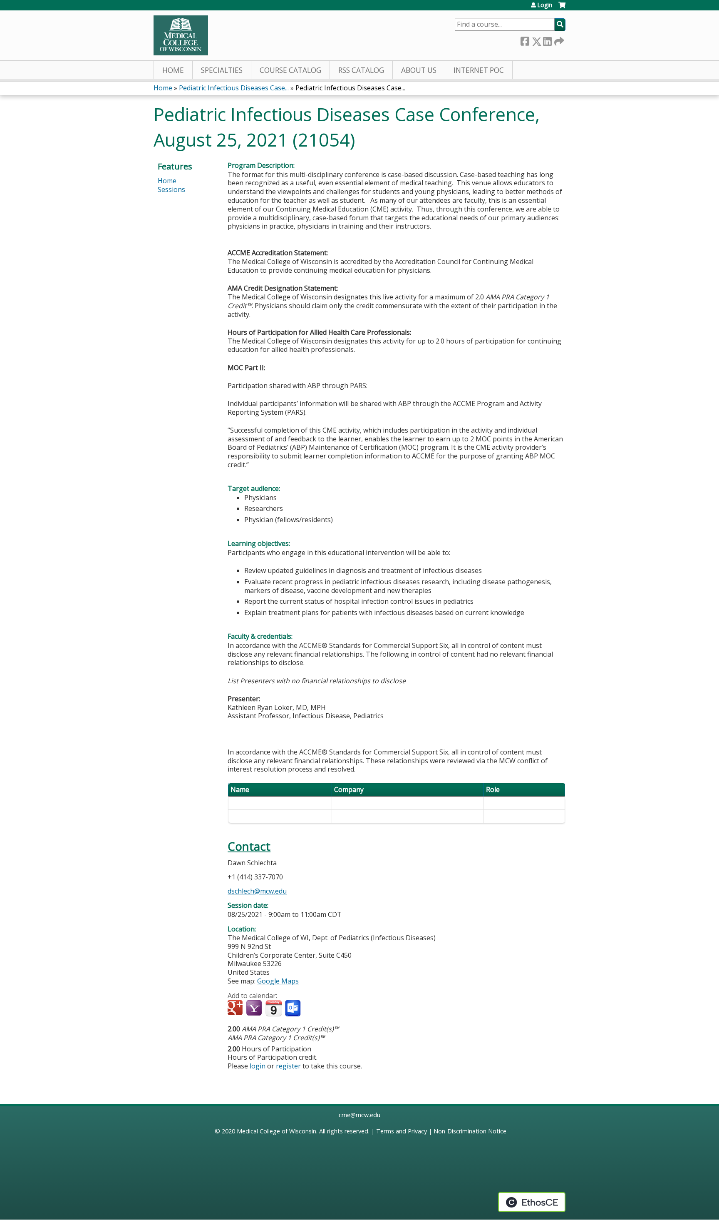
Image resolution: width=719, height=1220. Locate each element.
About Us (418, 70)
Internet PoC (479, 70)
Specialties (222, 70)
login (257, 1066)
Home (173, 70)
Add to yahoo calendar (254, 1008)
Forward (558, 40)
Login (544, 5)
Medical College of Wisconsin (276, 1131)
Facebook (525, 40)
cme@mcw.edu (359, 1115)
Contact (249, 846)
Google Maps (278, 981)
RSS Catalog (361, 70)
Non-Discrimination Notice (470, 1131)
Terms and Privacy (401, 1131)
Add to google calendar (236, 1008)
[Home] (181, 35)
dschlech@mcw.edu (257, 891)
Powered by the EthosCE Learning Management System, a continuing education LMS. (531, 1202)
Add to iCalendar (273, 1008)
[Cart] (561, 8)
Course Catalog (290, 70)
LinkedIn (547, 40)
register (288, 1066)
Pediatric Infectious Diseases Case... (234, 87)
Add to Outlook (293, 1008)
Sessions (171, 189)
